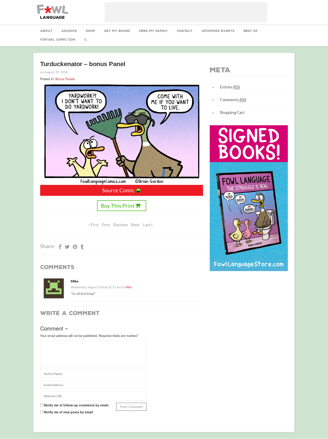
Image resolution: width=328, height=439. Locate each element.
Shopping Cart (232, 112)
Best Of (250, 31)
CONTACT (185, 31)
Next (135, 224)
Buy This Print (118, 205)
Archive (69, 31)
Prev (106, 224)
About (46, 31)
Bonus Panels (65, 79)
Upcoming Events (218, 31)
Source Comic (118, 190)
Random (120, 224)
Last (147, 224)
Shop (90, 31)
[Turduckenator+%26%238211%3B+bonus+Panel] (75, 247)
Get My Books (117, 31)
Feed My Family (153, 31)
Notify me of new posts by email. (69, 412)
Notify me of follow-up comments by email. (76, 405)
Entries (230, 86)
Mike (128, 287)
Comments (233, 99)
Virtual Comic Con (57, 39)
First (94, 224)
